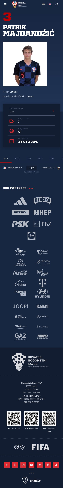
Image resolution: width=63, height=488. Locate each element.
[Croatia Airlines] (42, 262)
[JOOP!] (21, 306)
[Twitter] (15, 465)
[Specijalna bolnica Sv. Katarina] (42, 326)
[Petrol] (21, 212)
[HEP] (42, 212)
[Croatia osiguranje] (21, 262)
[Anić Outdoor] (21, 316)
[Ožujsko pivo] (42, 200)
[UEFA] (19, 447)
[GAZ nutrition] (21, 336)
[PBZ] (42, 224)
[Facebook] (7, 465)
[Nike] (21, 200)
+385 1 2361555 (33, 393)
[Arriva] (42, 316)
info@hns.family (34, 396)
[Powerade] (21, 293)
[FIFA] (41, 447)
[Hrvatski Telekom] (42, 283)
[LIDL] (31, 235)
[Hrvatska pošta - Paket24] (42, 252)
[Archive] (57, 4)
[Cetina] (21, 283)
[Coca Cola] (21, 272)
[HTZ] (21, 252)
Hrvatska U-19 (49, 168)
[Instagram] (23, 465)
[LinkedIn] (48, 465)
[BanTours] (21, 326)
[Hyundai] (42, 293)
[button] (32, 112)
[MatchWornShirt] (42, 336)
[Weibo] (40, 465)
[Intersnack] (42, 272)
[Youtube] (31, 465)
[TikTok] (56, 465)
